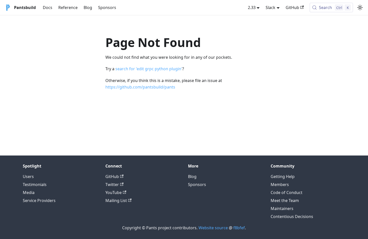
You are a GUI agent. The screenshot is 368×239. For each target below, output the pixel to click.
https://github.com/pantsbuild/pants (140, 87)
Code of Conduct (286, 192)
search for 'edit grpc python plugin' (148, 69)
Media (29, 192)
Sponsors (107, 7)
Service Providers (39, 200)
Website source (213, 227)
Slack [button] (270, 7)
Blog (88, 7)
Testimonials (35, 184)
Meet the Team (285, 200)
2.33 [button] (252, 7)
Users (28, 176)
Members (280, 184)
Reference (68, 7)
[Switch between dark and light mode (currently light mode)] (360, 8)
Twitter (112, 184)
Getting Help (283, 176)
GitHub (292, 7)
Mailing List (116, 200)
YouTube (113, 192)
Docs (47, 7)
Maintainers (282, 208)
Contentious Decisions (292, 216)
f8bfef (239, 227)
